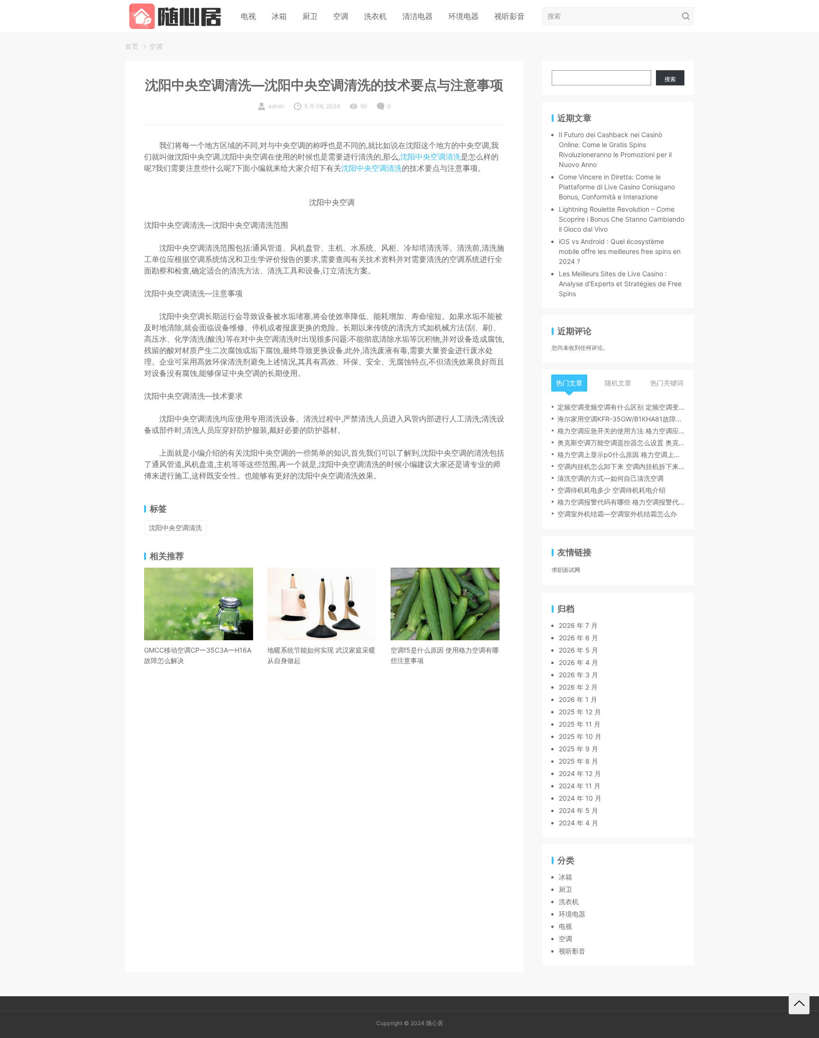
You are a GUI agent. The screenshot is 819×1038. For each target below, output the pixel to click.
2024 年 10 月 (580, 798)
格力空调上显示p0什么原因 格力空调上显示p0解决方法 (620, 454)
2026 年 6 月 (578, 638)
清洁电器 (417, 16)
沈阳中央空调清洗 (430, 156)
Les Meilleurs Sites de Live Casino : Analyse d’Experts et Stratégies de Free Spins (620, 284)
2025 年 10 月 (580, 736)
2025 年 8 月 (578, 761)
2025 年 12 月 (580, 712)
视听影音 (509, 16)
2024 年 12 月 (580, 773)
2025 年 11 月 (580, 724)
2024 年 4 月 (578, 823)
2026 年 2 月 (578, 687)
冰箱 (279, 16)
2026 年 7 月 (578, 625)
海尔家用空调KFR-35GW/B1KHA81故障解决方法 (620, 419)
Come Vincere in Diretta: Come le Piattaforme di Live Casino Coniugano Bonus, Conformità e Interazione (617, 187)
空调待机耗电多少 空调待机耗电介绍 (611, 490)
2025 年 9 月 (578, 749)
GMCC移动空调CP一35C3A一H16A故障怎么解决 (197, 655)
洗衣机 (375, 16)
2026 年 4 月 (578, 662)
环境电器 (463, 16)
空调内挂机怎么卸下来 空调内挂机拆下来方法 (620, 466)
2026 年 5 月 (578, 650)
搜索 (670, 79)
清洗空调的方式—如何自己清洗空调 (610, 478)
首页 (131, 46)
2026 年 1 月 (578, 699)
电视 (248, 16)
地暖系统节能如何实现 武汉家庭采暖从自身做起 (321, 655)
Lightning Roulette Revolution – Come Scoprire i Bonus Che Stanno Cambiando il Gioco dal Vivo (621, 219)
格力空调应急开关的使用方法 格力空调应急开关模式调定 (620, 431)
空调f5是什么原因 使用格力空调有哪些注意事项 (445, 655)
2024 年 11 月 (580, 786)
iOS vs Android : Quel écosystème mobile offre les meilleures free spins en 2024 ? (620, 251)
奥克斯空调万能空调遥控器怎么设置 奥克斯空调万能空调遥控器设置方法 (620, 443)
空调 (340, 16)
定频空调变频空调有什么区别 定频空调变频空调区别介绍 (620, 407)
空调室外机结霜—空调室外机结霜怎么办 (617, 514)
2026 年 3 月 (578, 675)
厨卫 (310, 16)
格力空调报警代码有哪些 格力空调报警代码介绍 (620, 502)
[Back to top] (799, 1003)
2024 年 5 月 (578, 810)
